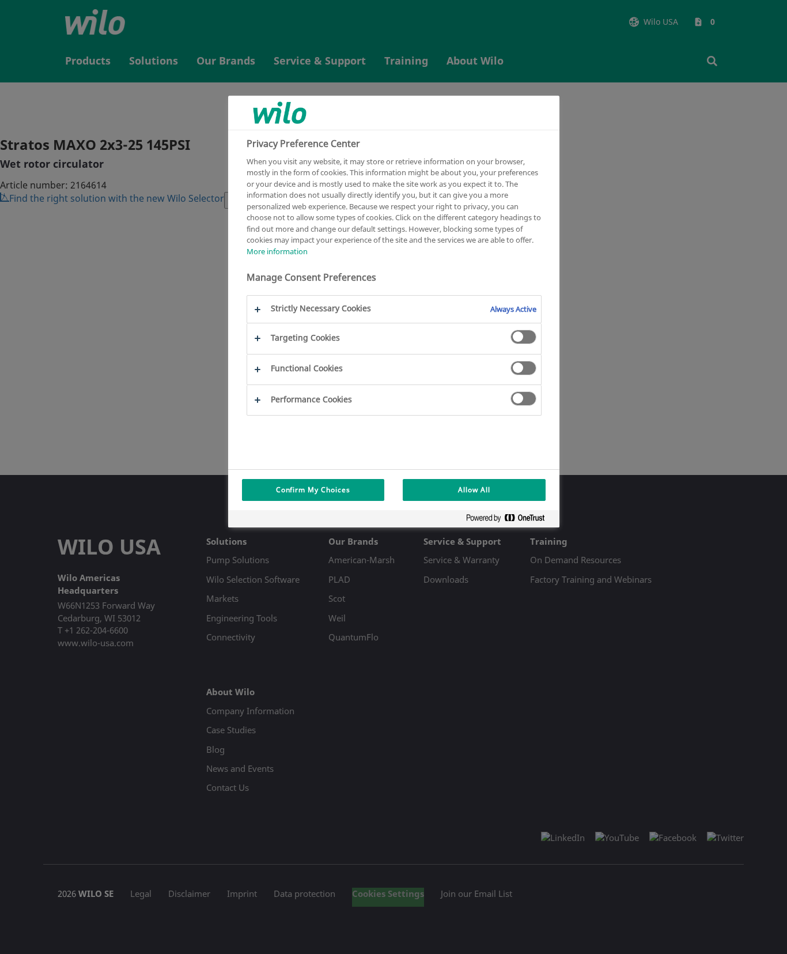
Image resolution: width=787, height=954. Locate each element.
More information (277, 251)
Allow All (474, 490)
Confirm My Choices (313, 490)
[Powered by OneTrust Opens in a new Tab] (510, 520)
